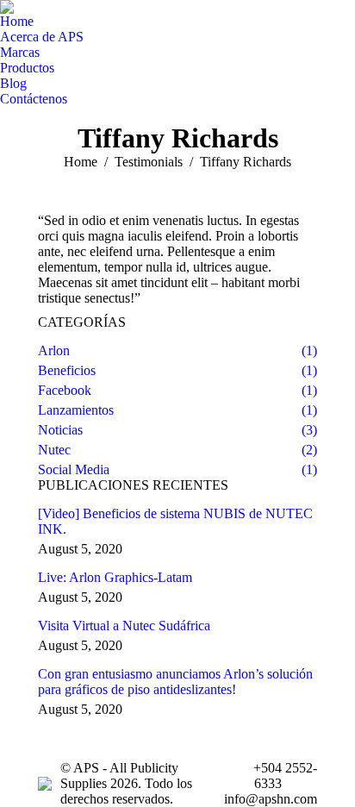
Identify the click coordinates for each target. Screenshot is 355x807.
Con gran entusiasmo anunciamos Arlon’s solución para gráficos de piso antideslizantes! (175, 681)
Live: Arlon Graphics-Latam (115, 577)
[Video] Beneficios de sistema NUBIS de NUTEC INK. (175, 521)
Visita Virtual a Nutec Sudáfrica (124, 625)
